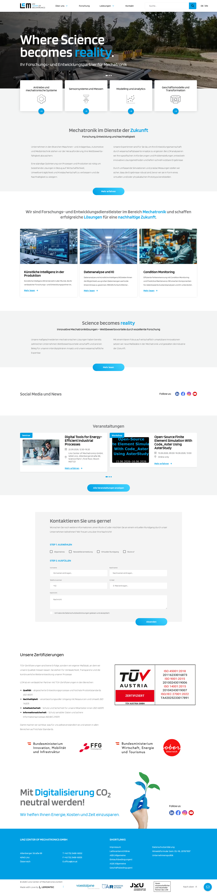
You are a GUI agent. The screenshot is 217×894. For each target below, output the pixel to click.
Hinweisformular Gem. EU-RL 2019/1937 (171, 851)
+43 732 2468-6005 (73, 857)
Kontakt (129, 6)
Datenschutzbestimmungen (77, 613)
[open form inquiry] (208, 887)
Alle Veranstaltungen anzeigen (108, 487)
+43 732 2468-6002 (73, 853)
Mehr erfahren (108, 191)
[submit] (192, 6)
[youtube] (195, 394)
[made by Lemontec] (46, 887)
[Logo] (32, 4)
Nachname (113, 568)
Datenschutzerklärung (163, 846)
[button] (106, 75)
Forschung (84, 6)
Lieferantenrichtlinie (120, 851)
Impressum (115, 846)
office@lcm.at (70, 861)
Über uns (59, 6)
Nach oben (188, 886)
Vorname (53, 568)
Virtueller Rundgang (110, 552)
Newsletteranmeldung (83, 552)
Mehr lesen (29, 290)
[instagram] (189, 394)
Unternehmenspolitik (162, 855)
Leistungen (105, 6)
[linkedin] (177, 394)
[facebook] (183, 394)
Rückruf (130, 552)
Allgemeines (59, 552)
